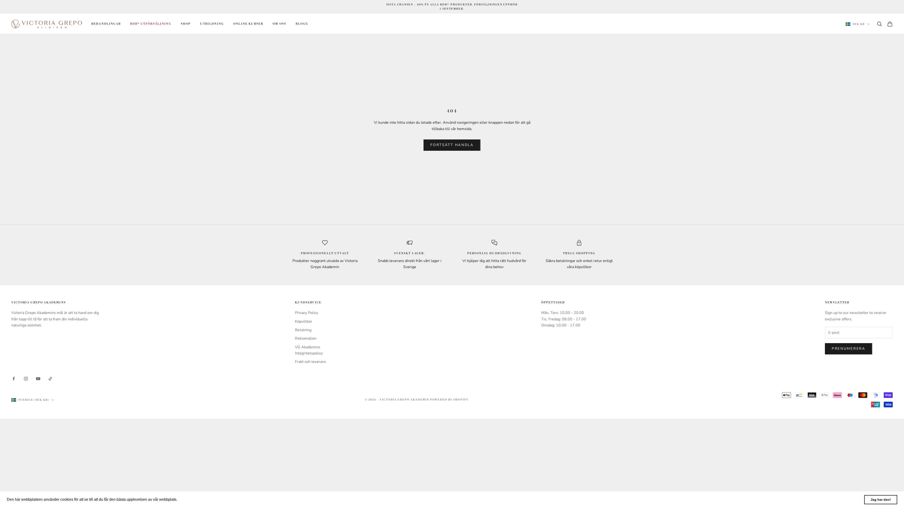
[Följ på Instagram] (26, 378)
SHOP (186, 24)
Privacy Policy (306, 312)
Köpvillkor (303, 321)
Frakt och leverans (310, 361)
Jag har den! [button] (881, 499)
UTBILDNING (212, 24)
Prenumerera (848, 348)
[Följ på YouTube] (38, 378)
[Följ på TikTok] (50, 378)
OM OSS (279, 24)
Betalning (303, 330)
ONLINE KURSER (248, 24)
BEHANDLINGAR (106, 24)
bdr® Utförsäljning (150, 24)
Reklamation (305, 338)
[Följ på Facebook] (13, 378)
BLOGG (302, 24)
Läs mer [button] (185, 499)
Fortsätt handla (452, 145)
